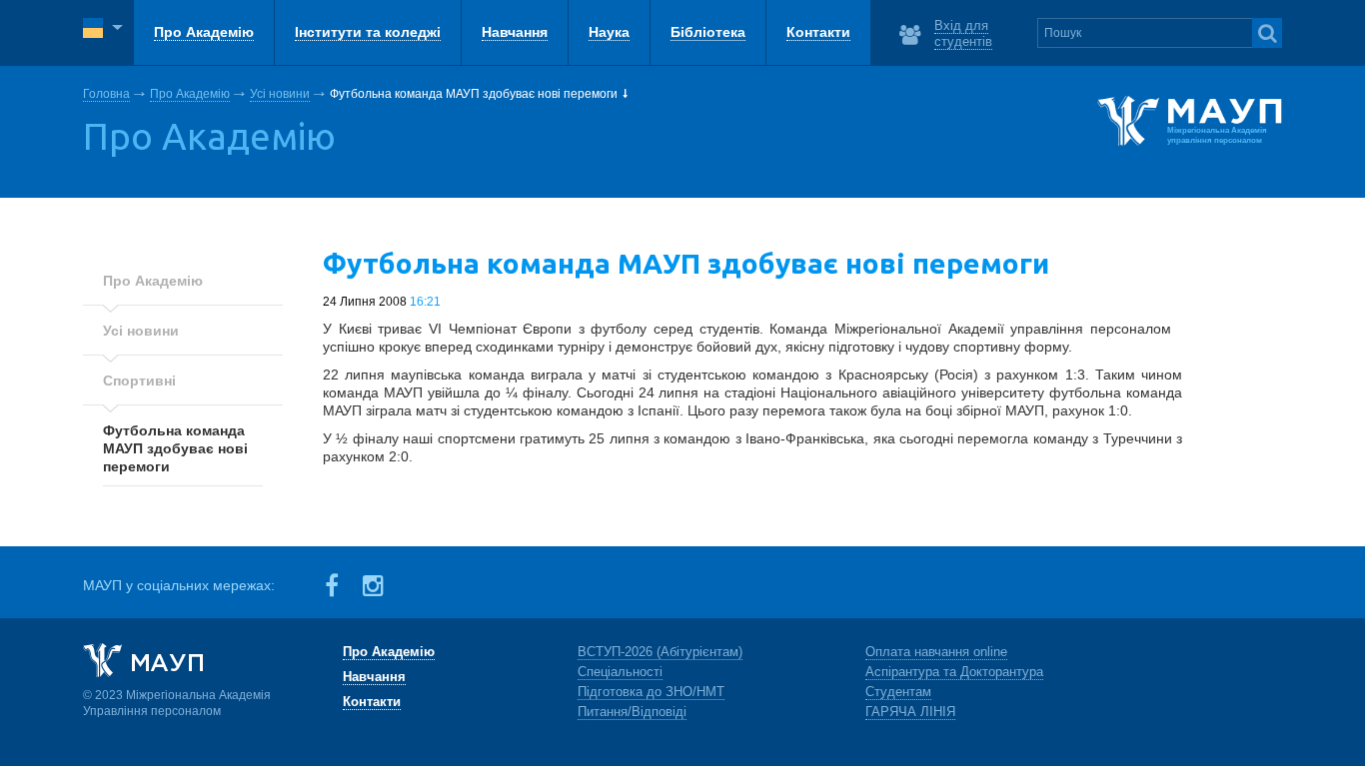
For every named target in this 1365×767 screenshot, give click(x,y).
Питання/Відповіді (632, 711)
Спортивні (139, 380)
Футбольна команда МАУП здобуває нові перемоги (175, 448)
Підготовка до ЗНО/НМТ (651, 691)
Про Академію (190, 94)
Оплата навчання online (936, 651)
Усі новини (280, 94)
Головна (106, 94)
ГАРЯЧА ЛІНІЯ (910, 711)
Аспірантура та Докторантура (954, 671)
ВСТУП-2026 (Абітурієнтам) (660, 651)
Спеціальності (620, 671)
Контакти (372, 701)
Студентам (898, 691)
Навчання (374, 676)
